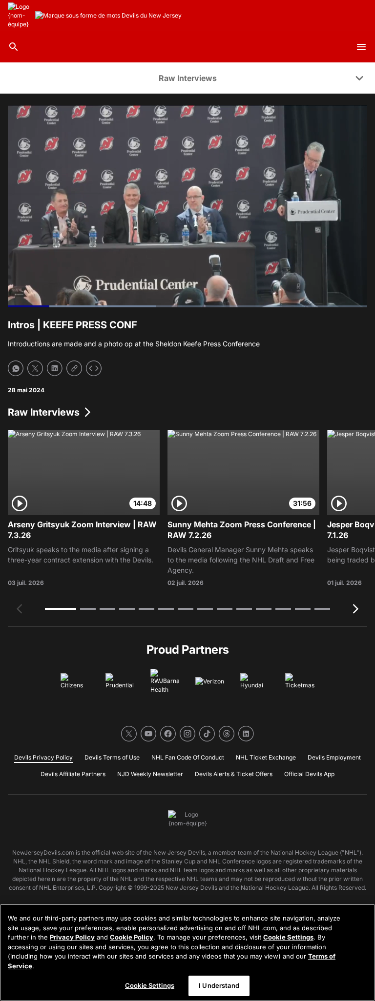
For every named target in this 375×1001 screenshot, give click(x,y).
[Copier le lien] (74, 368)
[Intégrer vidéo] (94, 368)
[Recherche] (14, 47)
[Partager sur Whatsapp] (15, 368)
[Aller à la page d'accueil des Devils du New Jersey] (19, 15)
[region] (187, 952)
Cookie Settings (288, 937)
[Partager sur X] (35, 368)
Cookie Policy (131, 937)
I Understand (219, 985)
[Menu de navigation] (361, 47)
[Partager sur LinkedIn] (54, 368)
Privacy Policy (72, 937)
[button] (60, 609)
